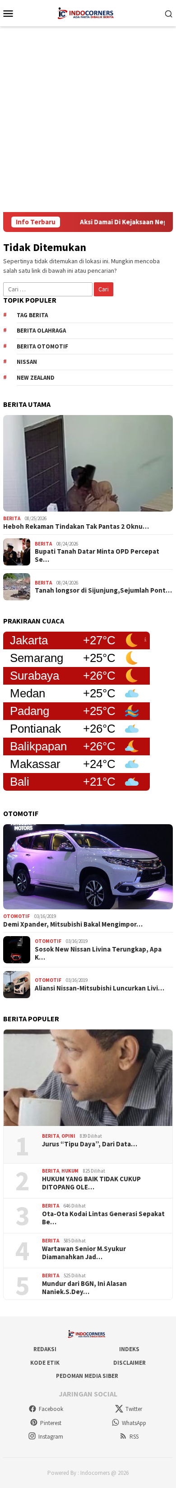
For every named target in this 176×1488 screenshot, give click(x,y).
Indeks (129, 1349)
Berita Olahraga (41, 330)
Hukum (70, 1171)
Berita (11, 518)
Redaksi (44, 1349)
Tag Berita (32, 315)
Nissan (27, 362)
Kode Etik (45, 1363)
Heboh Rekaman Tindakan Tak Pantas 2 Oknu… (76, 526)
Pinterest (50, 1423)
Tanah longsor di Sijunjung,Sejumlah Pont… (103, 590)
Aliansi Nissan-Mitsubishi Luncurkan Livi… (99, 988)
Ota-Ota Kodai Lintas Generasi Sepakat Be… (103, 1218)
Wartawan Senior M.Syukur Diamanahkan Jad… (84, 1253)
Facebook (51, 1409)
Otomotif (16, 916)
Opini (68, 1136)
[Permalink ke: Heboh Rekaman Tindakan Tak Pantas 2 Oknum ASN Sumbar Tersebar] (88, 463)
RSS (134, 1436)
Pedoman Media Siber (87, 1376)
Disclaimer (129, 1363)
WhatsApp (134, 1423)
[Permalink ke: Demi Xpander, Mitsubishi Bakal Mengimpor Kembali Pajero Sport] (88, 866)
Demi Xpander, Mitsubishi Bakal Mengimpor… (73, 924)
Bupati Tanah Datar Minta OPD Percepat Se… (97, 555)
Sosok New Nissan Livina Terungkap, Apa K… (98, 953)
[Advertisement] (88, 119)
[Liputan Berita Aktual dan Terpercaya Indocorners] (88, 12)
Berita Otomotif (42, 346)
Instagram (50, 1436)
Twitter (133, 1409)
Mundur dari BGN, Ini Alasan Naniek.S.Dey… (84, 1288)
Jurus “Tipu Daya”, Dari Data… (89, 1144)
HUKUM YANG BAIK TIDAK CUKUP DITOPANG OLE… (91, 1183)
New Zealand (36, 378)
